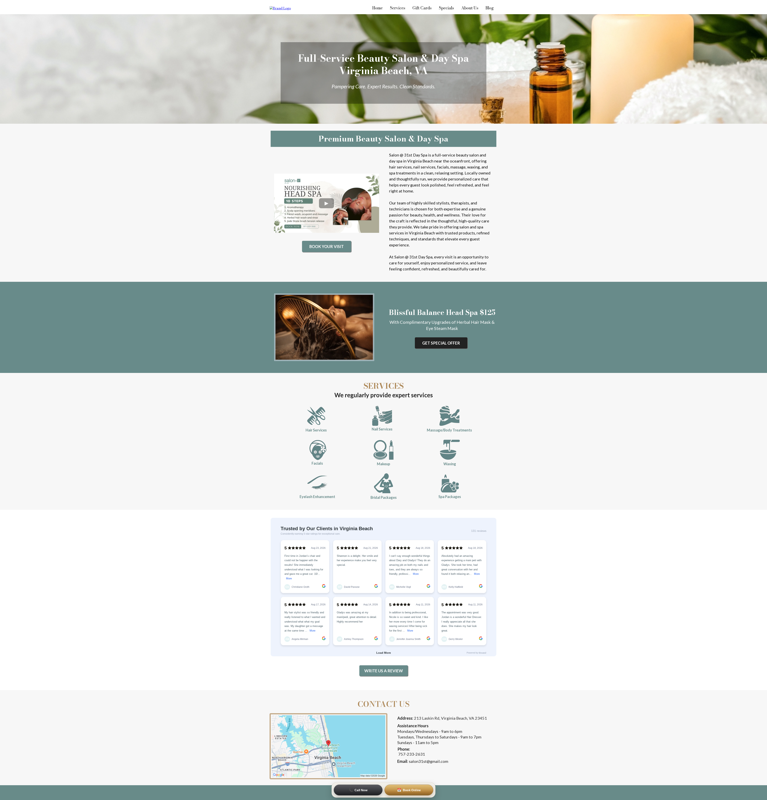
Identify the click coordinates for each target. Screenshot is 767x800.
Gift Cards (422, 8)
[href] (328, 746)
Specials (446, 8)
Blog (490, 8)
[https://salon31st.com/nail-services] (382, 416)
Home (377, 8)
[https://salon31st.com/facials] (317, 450)
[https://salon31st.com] (280, 7)
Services (397, 8)
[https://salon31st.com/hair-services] (316, 416)
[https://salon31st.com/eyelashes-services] (317, 484)
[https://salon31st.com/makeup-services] (383, 450)
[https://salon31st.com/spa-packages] (450, 483)
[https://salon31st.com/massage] (449, 416)
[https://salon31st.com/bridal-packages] (383, 483)
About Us (469, 8)
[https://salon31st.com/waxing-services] (450, 450)
